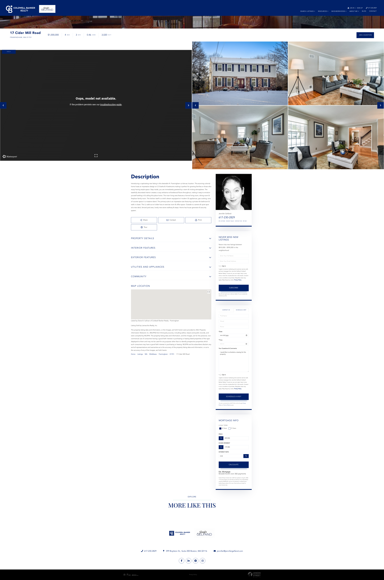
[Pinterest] (195, 560)
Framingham (163, 354)
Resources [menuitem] (322, 11)
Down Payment (224, 443)
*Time (220, 340)
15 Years (233, 428)
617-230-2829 (227, 217)
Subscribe (233, 288)
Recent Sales (230, 221)
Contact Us (226, 310)
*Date (220, 331)
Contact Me (238, 221)
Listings (140, 354)
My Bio (245, 221)
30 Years (224, 428)
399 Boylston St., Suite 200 (186, 551)
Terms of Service (227, 405)
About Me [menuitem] (354, 11)
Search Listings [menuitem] (307, 11)
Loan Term (223, 425)
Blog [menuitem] (364, 11)
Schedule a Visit (241, 310)
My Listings (222, 221)
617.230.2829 (372, 8)
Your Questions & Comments (228, 348)
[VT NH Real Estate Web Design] (254, 574)
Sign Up (360, 8)
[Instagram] (202, 560)
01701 (172, 354)
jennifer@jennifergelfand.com (230, 551)
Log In (351, 8)
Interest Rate (224, 452)
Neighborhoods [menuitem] (338, 11)
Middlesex (153, 354)
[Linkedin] (188, 560)
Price (220, 434)
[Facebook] (181, 560)
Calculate (233, 465)
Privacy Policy (237, 280)
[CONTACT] (365, 35)
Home (133, 354)
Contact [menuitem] (373, 11)
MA (146, 354)
